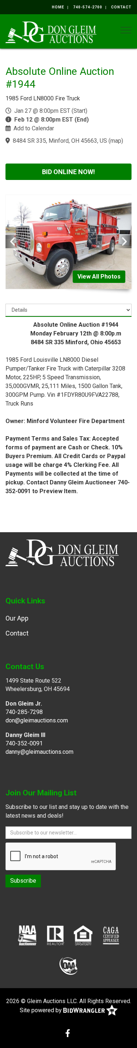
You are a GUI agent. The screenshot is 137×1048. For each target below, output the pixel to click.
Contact (121, 7)
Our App (16, 618)
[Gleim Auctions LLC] (50, 31)
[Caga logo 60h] (111, 935)
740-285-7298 (24, 712)
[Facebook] (67, 1034)
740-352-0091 (24, 743)
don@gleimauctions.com (36, 720)
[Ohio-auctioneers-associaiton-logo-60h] (68, 965)
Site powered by (41, 1010)
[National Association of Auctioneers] (27, 935)
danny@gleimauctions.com (39, 751)
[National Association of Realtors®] (55, 935)
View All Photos (99, 276)
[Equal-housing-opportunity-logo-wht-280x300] (83, 935)
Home (58, 7)
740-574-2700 (87, 7)
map (115, 140)
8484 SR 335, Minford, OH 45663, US (60, 140)
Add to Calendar (34, 128)
